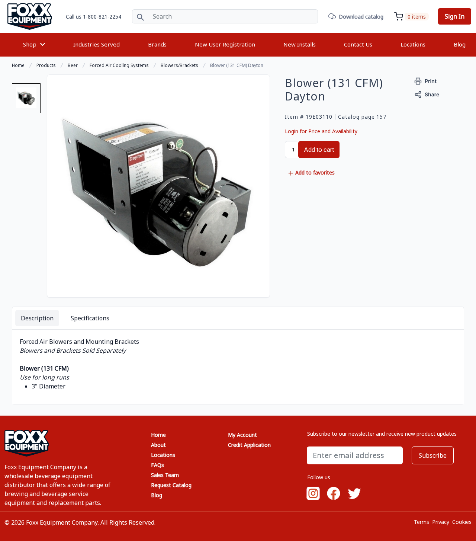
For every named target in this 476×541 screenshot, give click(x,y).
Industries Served (96, 44)
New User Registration (225, 44)
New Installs (299, 44)
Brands (157, 44)
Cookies (462, 521)
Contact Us (358, 44)
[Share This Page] (427, 93)
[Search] (140, 16)
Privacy (440, 521)
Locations (413, 44)
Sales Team (165, 474)
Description (37, 318)
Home (158, 434)
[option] (26, 101)
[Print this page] (425, 80)
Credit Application (249, 444)
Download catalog (361, 16)
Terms (421, 521)
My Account (242, 434)
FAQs (157, 464)
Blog (460, 44)
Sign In (454, 16)
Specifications (90, 318)
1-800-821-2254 (102, 16)
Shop (29, 44)
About (158, 444)
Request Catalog (171, 485)
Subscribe (433, 455)
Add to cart (319, 149)
